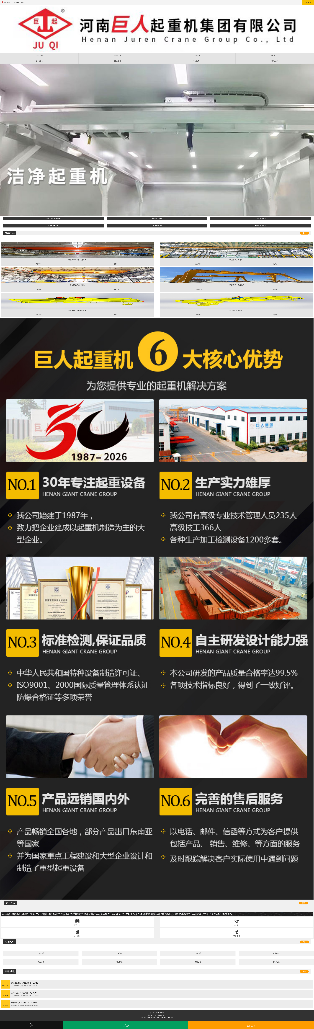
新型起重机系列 (53, 225)
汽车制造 (119, 962)
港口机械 (198, 953)
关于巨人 (117, 56)
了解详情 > (39, 264)
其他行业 (276, 962)
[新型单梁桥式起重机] (236, 257)
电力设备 (41, 962)
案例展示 (39, 61)
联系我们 (274, 61)
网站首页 (39, 56)
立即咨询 (308, 2)
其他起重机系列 (260, 218)
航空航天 (276, 953)
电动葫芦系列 (157, 218)
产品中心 (196, 56)
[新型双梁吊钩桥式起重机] (77, 257)
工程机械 (41, 953)
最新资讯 (117, 61)
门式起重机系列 (157, 225)
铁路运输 (119, 953)
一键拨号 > (115, 264)
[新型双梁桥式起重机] (77, 282)
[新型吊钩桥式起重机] (236, 308)
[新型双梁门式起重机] (236, 282)
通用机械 (198, 962)
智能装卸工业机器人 (53, 218)
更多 (304, 233)
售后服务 (196, 61)
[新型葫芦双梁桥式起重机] (77, 308)
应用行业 (274, 56)
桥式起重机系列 (260, 225)
